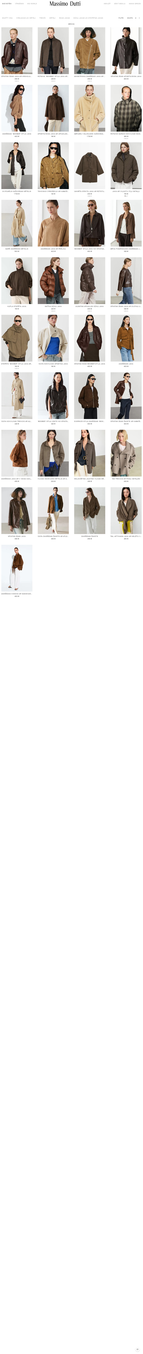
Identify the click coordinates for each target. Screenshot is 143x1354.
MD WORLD (32, 3)
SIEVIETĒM (7, 3)
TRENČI (42, 18)
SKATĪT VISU (7, 18)
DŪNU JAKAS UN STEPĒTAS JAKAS (88, 18)
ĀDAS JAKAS (64, 18)
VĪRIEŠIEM (19, 3)
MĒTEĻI (52, 18)
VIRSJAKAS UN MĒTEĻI (26, 18)
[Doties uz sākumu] (65, 3)
